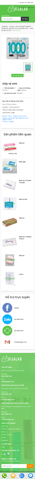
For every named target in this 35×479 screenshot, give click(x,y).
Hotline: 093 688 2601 (26, 2)
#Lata (24, 116)
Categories (4, 440)
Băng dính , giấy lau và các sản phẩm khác (14, 28)
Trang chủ (4, 26)
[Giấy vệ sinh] (17, 48)
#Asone (4, 116)
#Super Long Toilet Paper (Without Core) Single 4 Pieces (15, 118)
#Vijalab (11, 121)
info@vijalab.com (7, 382)
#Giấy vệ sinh (17, 116)
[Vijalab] (11, 362)
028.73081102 (6, 376)
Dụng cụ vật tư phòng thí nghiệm (20, 26)
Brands (3, 437)
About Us (4, 432)
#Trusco (5, 121)
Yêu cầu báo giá (18, 75)
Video (3, 447)
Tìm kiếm (25, 19)
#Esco (10, 116)
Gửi (30, 466)
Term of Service (6, 435)
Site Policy (4, 426)
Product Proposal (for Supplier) (11, 429)
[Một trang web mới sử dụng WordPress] (18, 12)
